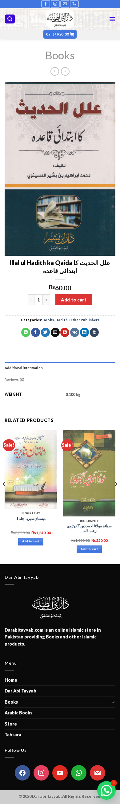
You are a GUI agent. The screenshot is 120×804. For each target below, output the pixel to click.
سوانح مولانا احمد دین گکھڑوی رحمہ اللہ (89, 528)
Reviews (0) (14, 379)
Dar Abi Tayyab (20, 690)
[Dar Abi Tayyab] (60, 18)
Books (60, 54)
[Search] (10, 19)
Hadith (61, 320)
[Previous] (4, 496)
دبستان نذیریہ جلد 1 (31, 518)
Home (11, 680)
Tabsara (13, 734)
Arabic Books (18, 712)
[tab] (60, 368)
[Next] (116, 496)
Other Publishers (84, 320)
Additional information (24, 368)
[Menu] (112, 19)
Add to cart (73, 299)
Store (11, 723)
